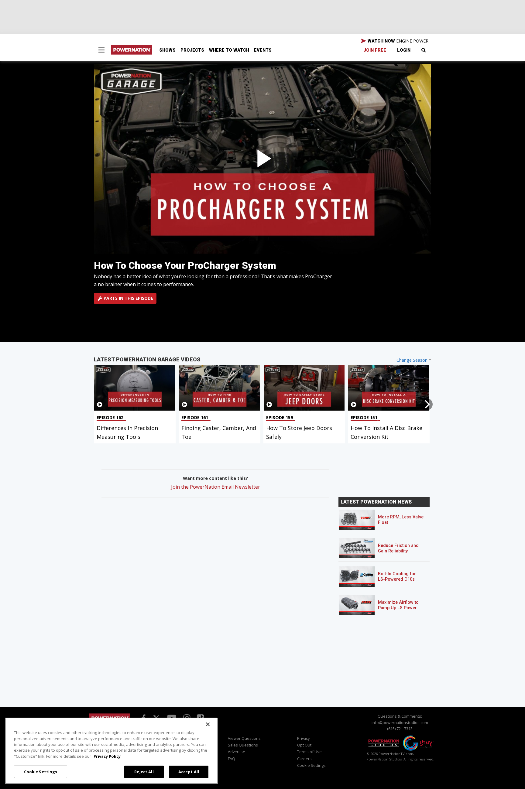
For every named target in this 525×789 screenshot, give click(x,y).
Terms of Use (309, 751)
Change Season (411, 360)
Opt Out (304, 745)
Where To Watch (229, 50)
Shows (167, 50)
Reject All (143, 771)
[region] (111, 751)
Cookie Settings (40, 771)
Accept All (188, 771)
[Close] (207, 724)
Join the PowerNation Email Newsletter (215, 486)
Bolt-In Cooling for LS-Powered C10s (397, 576)
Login (403, 50)
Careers (304, 758)
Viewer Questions (244, 738)
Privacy (303, 738)
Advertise (236, 751)
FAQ (231, 758)
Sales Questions (243, 745)
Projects (192, 50)
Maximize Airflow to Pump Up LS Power (398, 605)
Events (263, 50)
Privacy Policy (107, 756)
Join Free (375, 50)
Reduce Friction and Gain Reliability (398, 548)
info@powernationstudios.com (400, 722)
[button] (101, 50)
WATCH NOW (397, 41)
